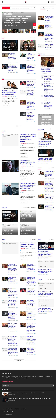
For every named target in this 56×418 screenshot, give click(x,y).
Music (52, 239)
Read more (5, 105)
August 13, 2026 (31, 190)
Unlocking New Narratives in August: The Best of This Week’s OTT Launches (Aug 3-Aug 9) (45, 310)
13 (35, 60)
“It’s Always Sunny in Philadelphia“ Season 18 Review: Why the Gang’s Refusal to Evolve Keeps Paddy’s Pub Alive (31, 327)
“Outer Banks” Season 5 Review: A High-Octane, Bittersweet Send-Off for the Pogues (29, 7)
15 (35, 73)
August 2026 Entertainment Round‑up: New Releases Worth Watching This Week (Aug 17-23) (45, 293)
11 (29, 49)
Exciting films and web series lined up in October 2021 (49, 46)
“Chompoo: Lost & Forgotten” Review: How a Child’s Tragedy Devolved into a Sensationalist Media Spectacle (28, 138)
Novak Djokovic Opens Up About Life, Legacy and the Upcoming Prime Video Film (13, 67)
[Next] (20, 126)
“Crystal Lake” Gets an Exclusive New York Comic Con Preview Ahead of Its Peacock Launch (45, 160)
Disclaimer (23, 409)
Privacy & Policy (10, 409)
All (28, 78)
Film (35, 78)
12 (11, 49)
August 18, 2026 (12, 72)
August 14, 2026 (42, 274)
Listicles (52, 279)
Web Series (27, 207)
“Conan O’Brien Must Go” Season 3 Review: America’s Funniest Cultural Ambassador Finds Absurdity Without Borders (49, 185)
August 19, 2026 (30, 60)
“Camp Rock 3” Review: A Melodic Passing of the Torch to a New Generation (31, 315)
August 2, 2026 (42, 313)
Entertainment (8, 15)
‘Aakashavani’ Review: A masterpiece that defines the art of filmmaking (48, 105)
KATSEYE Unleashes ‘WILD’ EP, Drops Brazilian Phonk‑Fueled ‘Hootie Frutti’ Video (45, 271)
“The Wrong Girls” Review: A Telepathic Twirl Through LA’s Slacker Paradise (12, 326)
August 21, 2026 (7, 49)
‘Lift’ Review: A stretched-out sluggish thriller (48, 26)
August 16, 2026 (31, 166)
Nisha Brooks (8, 25)
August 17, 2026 (30, 333)
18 (17, 72)
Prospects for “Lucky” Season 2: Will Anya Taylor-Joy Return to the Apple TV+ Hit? (31, 56)
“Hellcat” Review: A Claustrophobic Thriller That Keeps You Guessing (27, 162)
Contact (17, 409)
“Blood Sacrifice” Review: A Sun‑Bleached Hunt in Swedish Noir (9, 230)
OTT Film (29, 131)
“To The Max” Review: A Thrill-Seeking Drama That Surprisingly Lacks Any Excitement (31, 339)
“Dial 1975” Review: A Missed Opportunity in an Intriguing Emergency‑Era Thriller (9, 92)
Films (31, 78)
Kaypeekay (5, 96)
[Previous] (17, 126)
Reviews (34, 239)
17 (23, 192)
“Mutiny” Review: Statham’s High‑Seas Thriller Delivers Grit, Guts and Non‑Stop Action (31, 93)
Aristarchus (23, 166)
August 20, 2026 (25, 49)
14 (35, 333)
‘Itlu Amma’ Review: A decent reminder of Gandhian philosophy (46, 69)
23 (46, 313)
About (3, 409)
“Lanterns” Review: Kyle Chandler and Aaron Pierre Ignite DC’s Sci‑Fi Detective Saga (13, 351)
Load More (19, 360)
